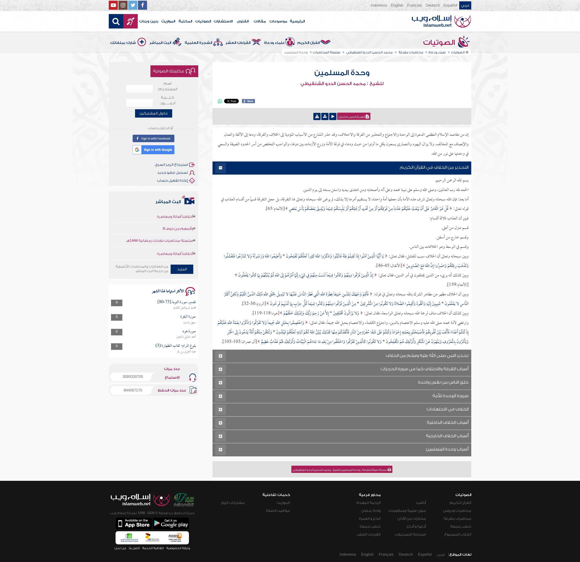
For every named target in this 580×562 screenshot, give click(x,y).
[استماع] (332, 116)
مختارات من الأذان (411, 519)
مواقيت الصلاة (278, 511)
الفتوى (243, 21)
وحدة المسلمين (342, 73)
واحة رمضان (371, 511)
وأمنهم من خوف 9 (178, 217)
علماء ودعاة (274, 43)
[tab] (342, 168)
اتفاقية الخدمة (153, 548)
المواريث (168, 21)
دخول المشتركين (154, 113)
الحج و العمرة (370, 519)
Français (414, 5)
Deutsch (433, 5)
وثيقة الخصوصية (178, 548)
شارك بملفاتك (123, 43)
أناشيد (421, 503)
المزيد (182, 269)
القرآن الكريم (308, 43)
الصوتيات (203, 21)
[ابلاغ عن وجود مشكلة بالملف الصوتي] (317, 116)
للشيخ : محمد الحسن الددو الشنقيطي (342, 83)
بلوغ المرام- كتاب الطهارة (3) (175, 345)
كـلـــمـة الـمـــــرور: (167, 100)
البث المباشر (160, 43)
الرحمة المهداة (368, 503)
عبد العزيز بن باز (186, 351)
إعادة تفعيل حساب (172, 180)
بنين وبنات (148, 21)
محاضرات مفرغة (457, 519)
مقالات (260, 21)
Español (450, 5)
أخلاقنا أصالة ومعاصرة (175, 242)
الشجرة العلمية (198, 43)
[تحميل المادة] (325, 116)
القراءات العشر (238, 43)
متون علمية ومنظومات (407, 511)
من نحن (120, 548)
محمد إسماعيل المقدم (185, 307)
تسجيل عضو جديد (172, 173)
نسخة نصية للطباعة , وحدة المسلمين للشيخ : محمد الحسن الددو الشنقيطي (340, 470)
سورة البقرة (188, 316)
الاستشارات (223, 21)
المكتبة (185, 21)
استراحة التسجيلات (410, 534)
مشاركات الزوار (233, 503)
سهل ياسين (189, 322)
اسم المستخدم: (167, 86)
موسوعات (278, 21)
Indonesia (379, 5)
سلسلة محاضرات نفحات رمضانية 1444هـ (159, 229)
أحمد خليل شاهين (186, 337)
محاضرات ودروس (457, 511)
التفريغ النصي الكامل (352, 117)
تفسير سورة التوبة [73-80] (176, 302)
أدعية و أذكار (416, 526)
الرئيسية (297, 21)
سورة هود (189, 331)
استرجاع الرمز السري (171, 165)
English (397, 5)
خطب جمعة (460, 526)
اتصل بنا (134, 548)
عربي (465, 5)
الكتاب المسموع (457, 534)
